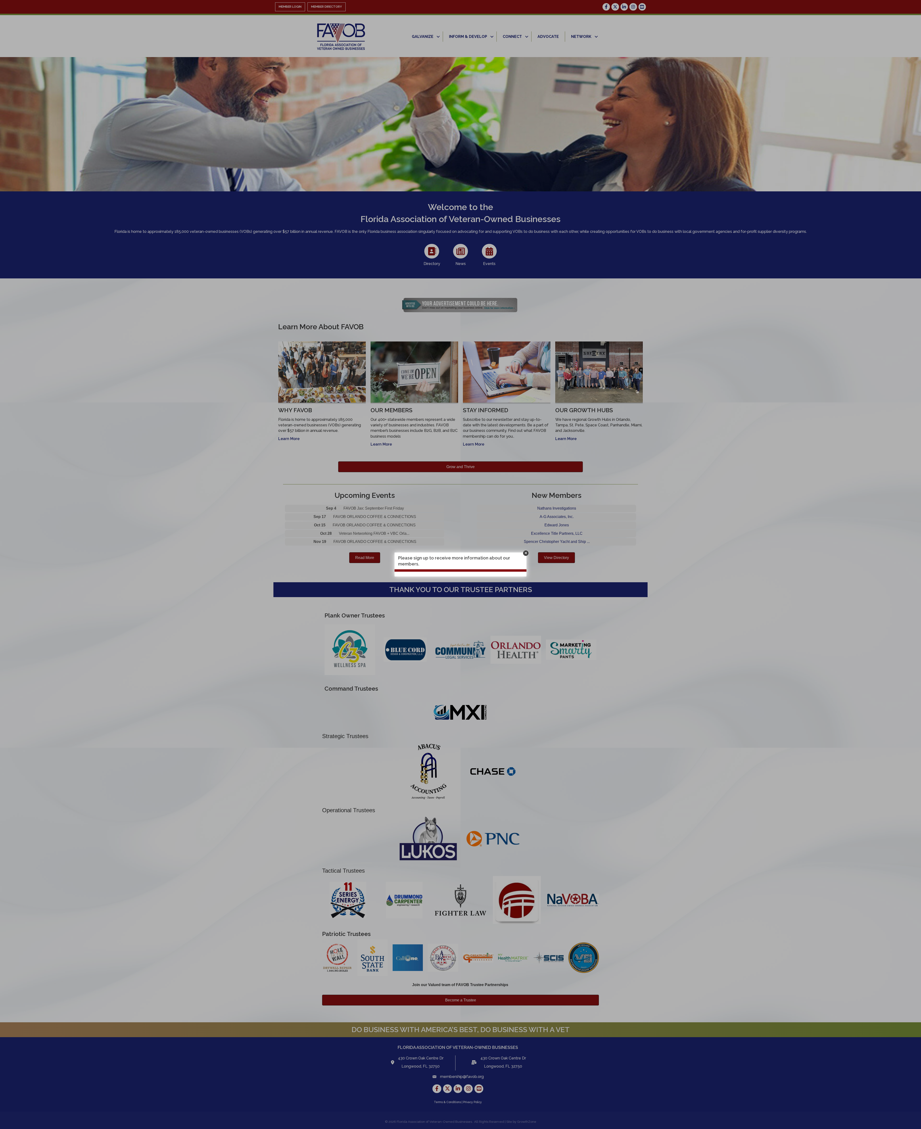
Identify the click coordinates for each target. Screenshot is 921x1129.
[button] (526, 553)
